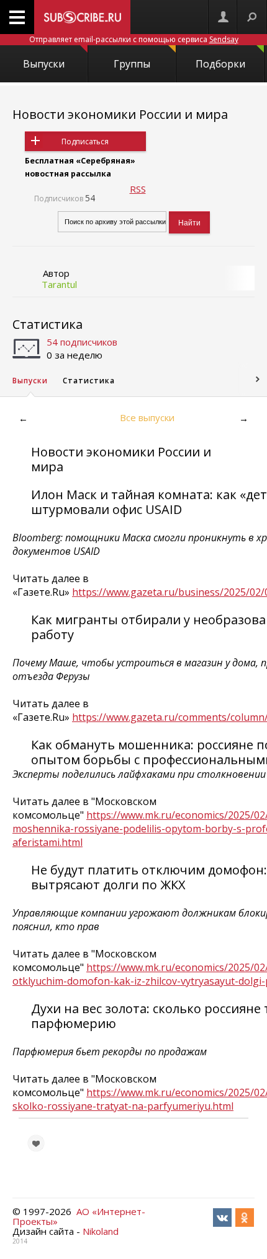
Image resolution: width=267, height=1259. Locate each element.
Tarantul (59, 284)
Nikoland (101, 1231)
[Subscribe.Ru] (82, 17)
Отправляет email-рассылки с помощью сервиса (133, 39)
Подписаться (85, 141)
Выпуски (44, 64)
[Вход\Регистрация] (222, 17)
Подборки (220, 64)
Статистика (47, 324)
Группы (132, 64)
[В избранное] (36, 1143)
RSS (138, 189)
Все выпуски (147, 417)
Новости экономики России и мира (120, 114)
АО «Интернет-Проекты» (78, 1216)
